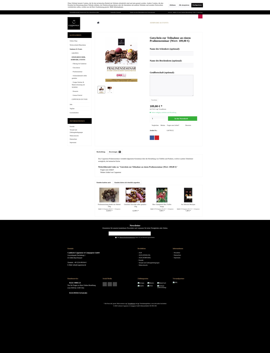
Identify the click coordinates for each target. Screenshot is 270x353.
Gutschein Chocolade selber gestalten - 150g (135, 205)
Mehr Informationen (116, 7)
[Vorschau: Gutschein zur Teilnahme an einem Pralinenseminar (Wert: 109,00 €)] (101, 89)
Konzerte (75, 91)
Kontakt (72, 126)
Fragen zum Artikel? (173, 125)
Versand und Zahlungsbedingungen (76, 131)
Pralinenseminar (77, 71)
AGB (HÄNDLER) (144, 255)
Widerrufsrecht (74, 136)
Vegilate (72, 108)
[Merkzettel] (195, 16)
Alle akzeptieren (184, 5)
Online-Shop (73, 41)
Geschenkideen (74, 112)
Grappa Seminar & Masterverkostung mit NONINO (78, 84)
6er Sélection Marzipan (188, 204)
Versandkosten (131, 303)
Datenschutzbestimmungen (127, 237)
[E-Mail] (157, 138)
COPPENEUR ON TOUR (79, 99)
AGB (140, 253)
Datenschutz (73, 139)
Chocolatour (76, 67)
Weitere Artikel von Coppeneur (110, 172)
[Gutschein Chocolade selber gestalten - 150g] (135, 195)
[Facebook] (152, 138)
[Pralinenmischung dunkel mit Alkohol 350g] (109, 195)
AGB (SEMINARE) (145, 257)
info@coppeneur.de (79, 265)
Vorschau (154, 100)
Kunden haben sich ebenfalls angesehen (127, 182)
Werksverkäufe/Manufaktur (78, 45)
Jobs (71, 104)
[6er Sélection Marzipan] (188, 195)
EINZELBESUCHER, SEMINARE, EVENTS (78, 58)
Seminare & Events (76, 49)
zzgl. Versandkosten (161, 109)
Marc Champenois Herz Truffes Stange (161, 205)
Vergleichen (155, 125)
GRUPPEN (74, 53)
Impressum (73, 142)
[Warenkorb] (200, 16)
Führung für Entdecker (79, 63)
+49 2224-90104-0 (80, 262)
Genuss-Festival (77, 95)
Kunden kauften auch (104, 182)
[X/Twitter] (110, 284)
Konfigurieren (197, 5)
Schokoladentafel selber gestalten (79, 77)
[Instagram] (115, 284)
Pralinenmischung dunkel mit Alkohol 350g (109, 205)
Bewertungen (114, 152)
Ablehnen (172, 5)
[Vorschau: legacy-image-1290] (109, 89)
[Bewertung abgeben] (174, 43)
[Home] (98, 23)
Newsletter (177, 253)
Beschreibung (101, 152)
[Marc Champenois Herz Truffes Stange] (161, 195)
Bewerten (188, 125)
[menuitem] (200, 16)
